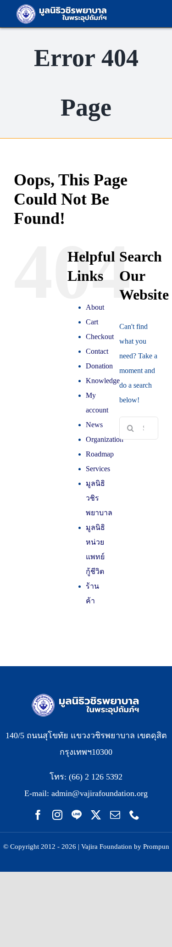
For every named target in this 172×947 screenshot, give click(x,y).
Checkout (100, 336)
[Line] (77, 815)
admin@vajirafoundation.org (99, 793)
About (95, 307)
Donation (99, 366)
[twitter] (96, 815)
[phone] (134, 815)
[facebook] (38, 815)
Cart (92, 322)
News (94, 425)
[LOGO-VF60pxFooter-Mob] (86, 695)
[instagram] (57, 815)
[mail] (115, 815)
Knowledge (103, 380)
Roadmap (100, 454)
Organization (104, 439)
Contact (97, 351)
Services (98, 469)
